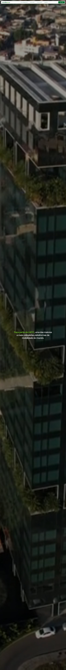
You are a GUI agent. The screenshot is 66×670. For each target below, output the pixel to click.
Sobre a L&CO (32, 2)
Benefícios (46, 2)
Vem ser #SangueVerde (24, 2)
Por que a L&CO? (39, 2)
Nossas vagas (61, 2)
